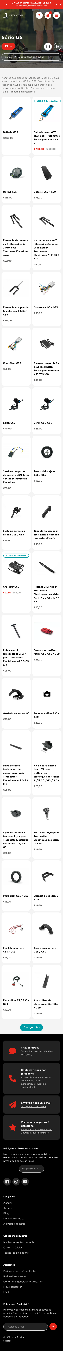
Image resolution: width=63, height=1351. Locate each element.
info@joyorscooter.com (33, 1106)
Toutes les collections (16, 1252)
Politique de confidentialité (19, 1271)
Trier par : (9, 57)
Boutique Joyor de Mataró (35, 1133)
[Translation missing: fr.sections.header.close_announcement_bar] (60, 4)
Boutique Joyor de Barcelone (36, 1129)
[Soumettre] (53, 1326)
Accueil (7, 1202)
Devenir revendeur (14, 1218)
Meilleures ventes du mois (18, 1242)
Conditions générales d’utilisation (23, 1281)
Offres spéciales (12, 1247)
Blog (6, 1213)
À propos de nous (14, 1223)
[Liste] (57, 46)
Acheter (8, 1208)
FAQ (6, 1292)
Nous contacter (12, 1286)
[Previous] (6, 4)
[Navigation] (56, 15)
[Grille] (48, 46)
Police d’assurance (14, 1276)
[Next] (56, 4)
